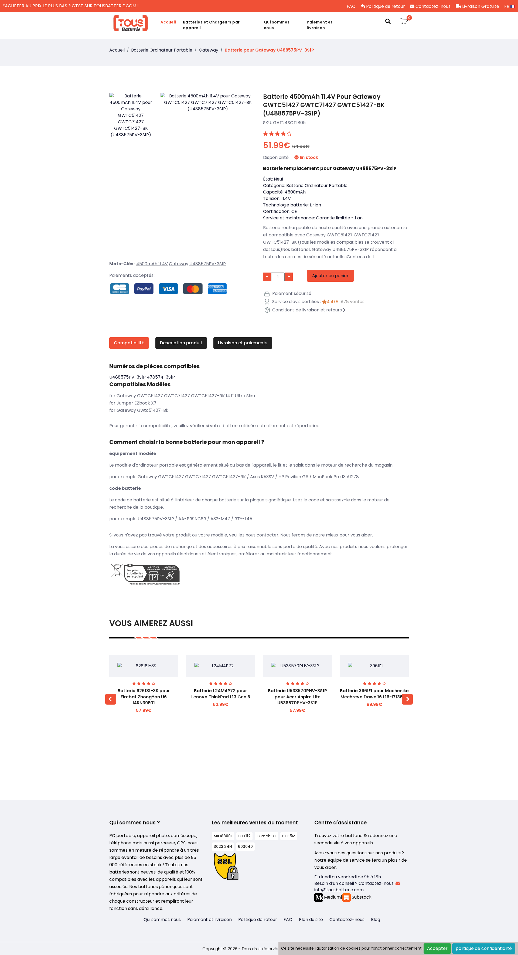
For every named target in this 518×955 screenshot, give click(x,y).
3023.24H (223, 846)
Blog (375, 919)
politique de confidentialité (484, 948)
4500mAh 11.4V (152, 264)
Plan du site (311, 919)
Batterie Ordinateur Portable (161, 50)
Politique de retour (385, 6)
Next (407, 699)
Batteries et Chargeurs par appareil (211, 24)
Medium (332, 897)
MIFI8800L (223, 836)
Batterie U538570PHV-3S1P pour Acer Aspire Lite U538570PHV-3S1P (297, 697)
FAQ (351, 6)
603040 (245, 846)
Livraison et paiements (243, 343)
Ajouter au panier (330, 276)
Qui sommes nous (277, 24)
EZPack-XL (266, 836)
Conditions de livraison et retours (307, 310)
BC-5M (288, 836)
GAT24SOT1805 (289, 123)
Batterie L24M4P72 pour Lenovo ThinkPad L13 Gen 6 (220, 694)
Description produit (181, 343)
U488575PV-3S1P (207, 264)
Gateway (208, 50)
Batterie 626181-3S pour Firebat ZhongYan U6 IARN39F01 (144, 697)
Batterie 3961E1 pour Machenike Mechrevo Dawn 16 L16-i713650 (374, 694)
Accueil (168, 22)
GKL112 (244, 836)
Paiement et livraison (320, 24)
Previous (110, 699)
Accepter (437, 948)
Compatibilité (129, 343)
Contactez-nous (432, 6)
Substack (361, 897)
